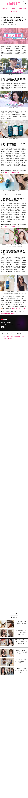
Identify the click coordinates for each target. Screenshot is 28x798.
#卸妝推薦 (12, 8)
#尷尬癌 (4, 338)
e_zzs (24, 190)
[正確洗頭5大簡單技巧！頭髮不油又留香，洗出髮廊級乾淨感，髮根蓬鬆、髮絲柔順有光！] (7, 624)
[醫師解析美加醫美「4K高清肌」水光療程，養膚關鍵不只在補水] (7, 642)
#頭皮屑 (10, 338)
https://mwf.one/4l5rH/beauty (9, 313)
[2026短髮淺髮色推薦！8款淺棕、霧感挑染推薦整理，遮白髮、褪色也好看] (7, 633)
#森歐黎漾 (16, 336)
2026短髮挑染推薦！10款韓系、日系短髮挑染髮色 (21, 652)
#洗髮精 (22, 336)
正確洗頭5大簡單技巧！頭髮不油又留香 (21, 622)
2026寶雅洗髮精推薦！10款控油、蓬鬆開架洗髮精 (21, 661)
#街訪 (4, 336)
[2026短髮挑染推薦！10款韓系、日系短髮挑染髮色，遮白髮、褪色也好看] (7, 653)
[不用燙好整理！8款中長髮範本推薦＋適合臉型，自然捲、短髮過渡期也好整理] (7, 671)
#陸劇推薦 (4, 8)
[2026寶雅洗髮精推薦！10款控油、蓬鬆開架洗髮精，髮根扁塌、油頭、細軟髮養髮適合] (7, 662)
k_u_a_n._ (24, 244)
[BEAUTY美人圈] (13, 3)
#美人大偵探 (10, 336)
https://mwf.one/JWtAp (12, 172)
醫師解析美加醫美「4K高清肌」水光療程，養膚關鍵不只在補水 (21, 641)
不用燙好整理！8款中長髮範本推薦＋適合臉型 (21, 670)
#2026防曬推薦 (22, 8)
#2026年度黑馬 (14, 11)
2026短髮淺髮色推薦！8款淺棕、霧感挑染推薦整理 (21, 632)
